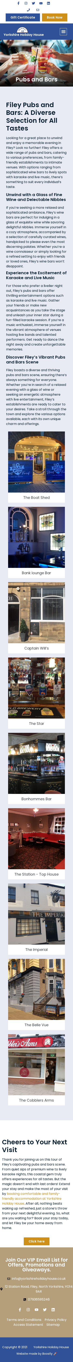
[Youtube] (41, 3)
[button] (63, 31)
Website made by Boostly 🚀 (36, 1354)
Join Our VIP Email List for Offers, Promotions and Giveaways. (36, 1265)
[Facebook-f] (18, 3)
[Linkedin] (48, 3)
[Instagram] (26, 3)
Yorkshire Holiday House (24, 34)
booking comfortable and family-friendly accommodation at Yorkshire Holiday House (31, 1198)
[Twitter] (33, 3)
